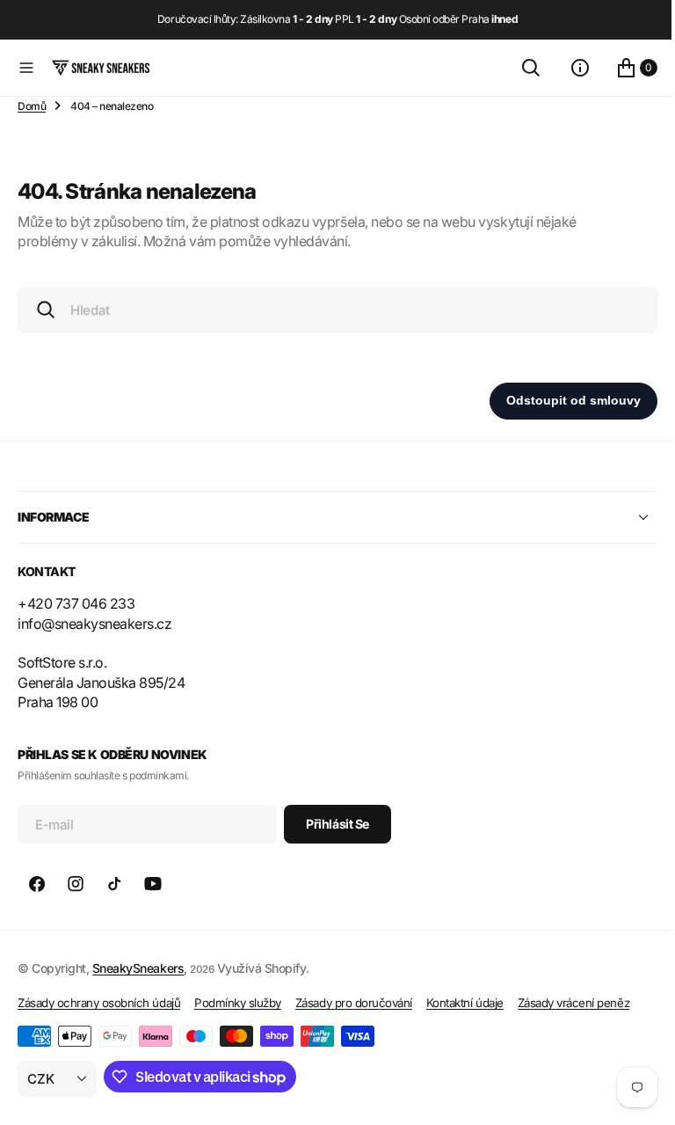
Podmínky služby (237, 1003)
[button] (26, 68)
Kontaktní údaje (465, 1003)
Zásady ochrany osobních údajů (99, 1003)
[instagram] (75, 884)
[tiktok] (114, 884)
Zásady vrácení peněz (573, 1003)
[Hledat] (517, 67)
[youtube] (153, 884)
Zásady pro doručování (353, 1003)
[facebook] (37, 884)
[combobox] (331, 310)
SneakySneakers (138, 968)
